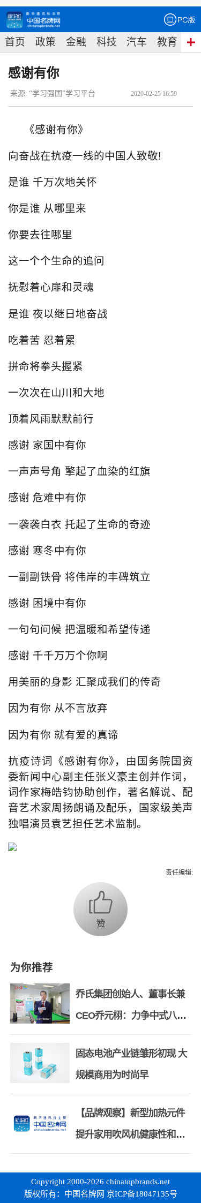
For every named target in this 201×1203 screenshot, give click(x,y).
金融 (76, 42)
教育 (167, 42)
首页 (15, 42)
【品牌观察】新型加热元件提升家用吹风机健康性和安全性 (130, 1134)
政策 (45, 42)
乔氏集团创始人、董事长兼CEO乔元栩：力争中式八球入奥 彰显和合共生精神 (131, 1015)
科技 (106, 42)
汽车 (136, 42)
